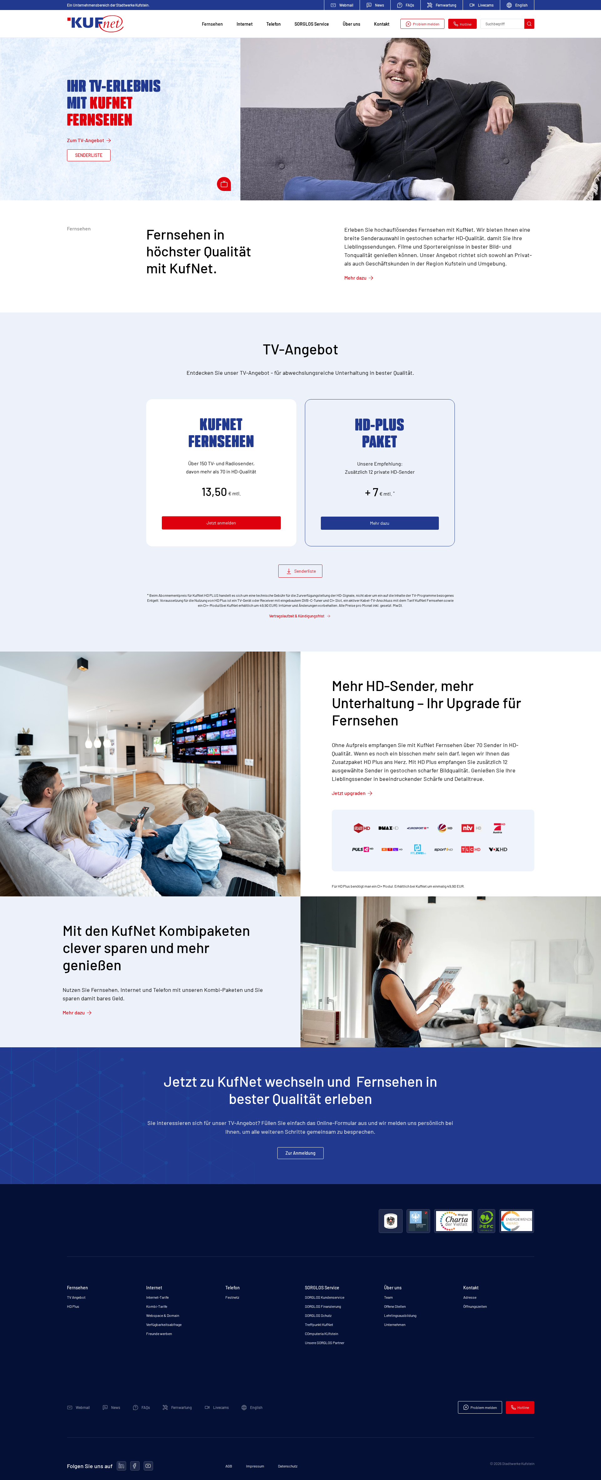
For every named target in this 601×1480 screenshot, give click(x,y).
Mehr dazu (355, 278)
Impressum (255, 1466)
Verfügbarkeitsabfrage (164, 1324)
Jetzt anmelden (221, 522)
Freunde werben (159, 1333)
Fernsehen (212, 24)
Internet (245, 24)
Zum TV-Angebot (85, 140)
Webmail (346, 5)
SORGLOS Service (312, 24)
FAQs (410, 5)
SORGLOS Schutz (318, 1315)
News (379, 5)
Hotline (465, 24)
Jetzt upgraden (349, 793)
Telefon (273, 24)
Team (388, 1297)
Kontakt (381, 24)
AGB (228, 1466)
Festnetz (232, 1297)
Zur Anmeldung (300, 1153)
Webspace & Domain (162, 1315)
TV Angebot (76, 1297)
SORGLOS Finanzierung (323, 1306)
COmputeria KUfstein (321, 1333)
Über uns (351, 24)
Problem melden (426, 24)
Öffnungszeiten (475, 1306)
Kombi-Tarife (156, 1306)
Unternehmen (394, 1324)
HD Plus (73, 1306)
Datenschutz (287, 1466)
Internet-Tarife (157, 1297)
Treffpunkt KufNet (319, 1324)
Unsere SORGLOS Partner (324, 1342)
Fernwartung (446, 5)
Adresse (469, 1297)
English (521, 5)
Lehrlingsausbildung (400, 1315)
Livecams (486, 5)
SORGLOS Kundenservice (324, 1297)
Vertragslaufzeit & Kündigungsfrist (296, 616)
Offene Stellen (395, 1306)
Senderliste (88, 155)
